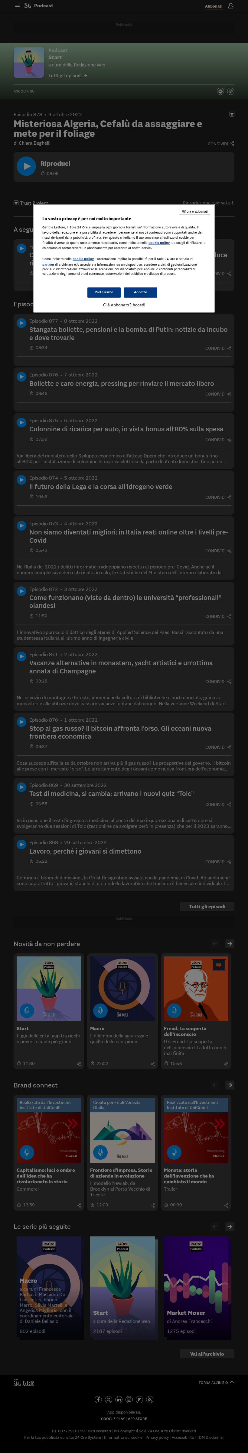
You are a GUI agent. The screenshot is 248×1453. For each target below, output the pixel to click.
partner (48, 265)
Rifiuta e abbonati (194, 211)
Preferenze (104, 292)
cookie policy (159, 243)
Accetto (141, 292)
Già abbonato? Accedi (124, 304)
